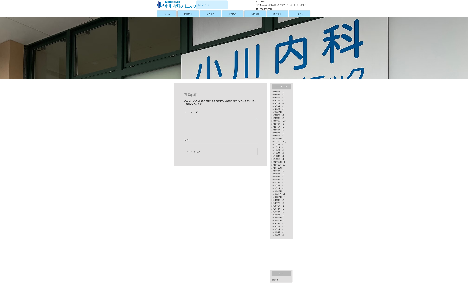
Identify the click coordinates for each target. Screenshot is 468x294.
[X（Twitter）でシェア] (191, 112)
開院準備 (275, 280)
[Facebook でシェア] (185, 112)
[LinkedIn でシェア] (197, 112)
